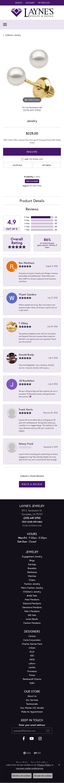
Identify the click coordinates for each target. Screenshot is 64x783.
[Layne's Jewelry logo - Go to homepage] (32, 12)
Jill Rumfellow (26, 380)
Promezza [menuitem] (32, 671)
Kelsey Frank (26, 443)
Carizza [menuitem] (32, 636)
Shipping (17, 165)
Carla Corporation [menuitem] (32, 639)
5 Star (27, 217)
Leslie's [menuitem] (32, 667)
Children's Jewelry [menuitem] (32, 591)
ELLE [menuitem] (32, 651)
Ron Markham (26, 262)
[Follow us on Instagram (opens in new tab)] (40, 738)
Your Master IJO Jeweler (32, 707)
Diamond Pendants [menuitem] (32, 603)
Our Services (32, 699)
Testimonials (32, 703)
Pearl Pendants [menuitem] (32, 599)
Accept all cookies (43, 775)
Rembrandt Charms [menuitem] (32, 679)
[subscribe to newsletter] (48, 730)
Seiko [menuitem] (32, 682)
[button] (18, 2)
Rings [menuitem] (32, 560)
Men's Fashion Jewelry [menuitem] (32, 587)
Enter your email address (32, 724)
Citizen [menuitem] (32, 647)
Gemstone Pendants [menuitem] (32, 607)
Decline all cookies (21, 775)
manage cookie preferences (29, 768)
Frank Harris (26, 409)
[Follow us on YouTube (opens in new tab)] (31, 738)
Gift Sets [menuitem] (32, 615)
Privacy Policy (44, 765)
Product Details (32, 200)
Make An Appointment (32, 711)
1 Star (27, 229)
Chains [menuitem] (32, 579)
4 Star (27, 220)
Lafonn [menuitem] (32, 663)
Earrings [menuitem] (32, 564)
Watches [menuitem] (32, 576)
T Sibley (23, 323)
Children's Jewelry (13, 35)
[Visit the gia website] (27, 753)
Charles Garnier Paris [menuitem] (32, 643)
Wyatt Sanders (27, 294)
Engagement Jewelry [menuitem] (32, 556)
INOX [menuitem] (32, 659)
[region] (32, 74)
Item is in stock (32, 181)
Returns (46, 165)
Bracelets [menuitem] (32, 568)
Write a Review (32, 484)
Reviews (32, 208)
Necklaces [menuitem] (32, 572)
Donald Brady (26, 354)
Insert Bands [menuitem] (32, 618)
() (56, 217)
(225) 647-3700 (32, 110)
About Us (32, 696)
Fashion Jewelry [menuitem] (32, 583)
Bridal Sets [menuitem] (32, 595)
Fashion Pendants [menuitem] (32, 622)
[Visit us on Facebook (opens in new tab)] (23, 738)
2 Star (27, 226)
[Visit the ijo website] (37, 753)
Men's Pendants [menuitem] (32, 611)
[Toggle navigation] (5, 24)
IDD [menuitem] (32, 655)
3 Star (27, 223)
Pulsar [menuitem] (32, 675)
